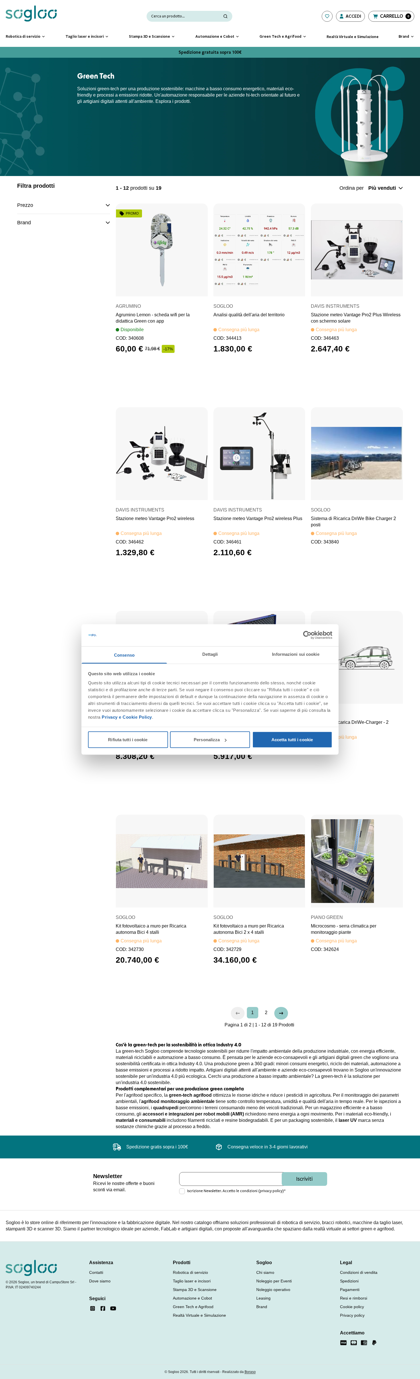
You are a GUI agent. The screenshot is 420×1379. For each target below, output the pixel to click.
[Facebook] (102, 1308)
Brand (261, 1306)
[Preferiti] (327, 16)
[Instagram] (92, 1308)
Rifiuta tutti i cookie (127, 739)
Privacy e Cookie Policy (127, 716)
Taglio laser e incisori (192, 1281)
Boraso (250, 1372)
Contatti (96, 1272)
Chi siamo (265, 1272)
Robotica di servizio (190, 1272)
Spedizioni (349, 1281)
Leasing (263, 1298)
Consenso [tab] (124, 654)
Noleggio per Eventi (274, 1281)
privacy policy (271, 1191)
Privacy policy (352, 1315)
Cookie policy (352, 1306)
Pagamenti (349, 1289)
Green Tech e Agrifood (193, 1306)
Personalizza (207, 739)
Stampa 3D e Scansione (195, 1289)
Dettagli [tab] (210, 653)
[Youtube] (113, 1308)
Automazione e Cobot (192, 1298)
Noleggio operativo (273, 1289)
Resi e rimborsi (353, 1298)
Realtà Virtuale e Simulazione (199, 1315)
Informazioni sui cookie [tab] (295, 653)
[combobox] (385, 188)
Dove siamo (100, 1281)
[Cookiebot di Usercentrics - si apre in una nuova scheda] (307, 635)
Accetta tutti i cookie (292, 739)
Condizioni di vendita (358, 1272)
